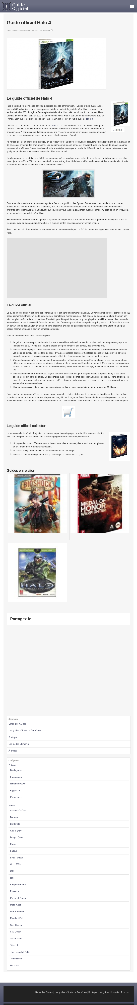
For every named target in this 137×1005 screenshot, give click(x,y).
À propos (13, 751)
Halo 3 (89, 119)
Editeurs (13, 765)
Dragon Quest (17, 837)
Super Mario (16, 938)
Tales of (14, 945)
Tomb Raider (16, 958)
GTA (12, 871)
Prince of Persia (18, 898)
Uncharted (15, 965)
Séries (12, 805)
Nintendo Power (17, 783)
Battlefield (15, 824)
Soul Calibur (16, 925)
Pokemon (14, 891)
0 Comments (45, 30)
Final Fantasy (16, 857)
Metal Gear (15, 905)
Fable (13, 844)
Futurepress (16, 777)
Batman (14, 817)
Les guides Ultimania (19, 744)
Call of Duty (16, 831)
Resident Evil (16, 918)
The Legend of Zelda (20, 952)
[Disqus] (68, 670)
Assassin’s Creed (18, 810)
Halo (17, 30)
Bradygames (16, 770)
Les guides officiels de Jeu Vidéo (25, 730)
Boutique (13, 737)
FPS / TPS (11, 30)
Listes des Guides (17, 724)
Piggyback (15, 790)
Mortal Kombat (17, 911)
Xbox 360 (34, 30)
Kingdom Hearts (18, 884)
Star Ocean (15, 931)
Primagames (25, 30)
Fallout (13, 851)
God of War (15, 864)
